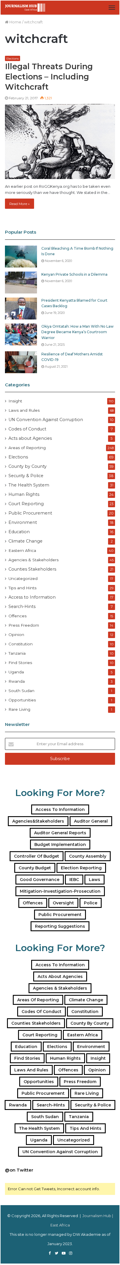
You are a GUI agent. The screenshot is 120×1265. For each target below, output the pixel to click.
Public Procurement (30, 513)
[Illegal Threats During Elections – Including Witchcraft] (60, 141)
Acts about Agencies (30, 438)
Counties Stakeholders (32, 569)
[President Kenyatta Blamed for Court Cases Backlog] (21, 308)
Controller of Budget (36, 856)
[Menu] (112, 7)
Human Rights (23, 494)
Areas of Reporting (27, 447)
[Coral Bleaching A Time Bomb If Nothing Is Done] (21, 256)
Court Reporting (26, 503)
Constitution (20, 644)
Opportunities (22, 700)
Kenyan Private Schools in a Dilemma (74, 274)
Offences (17, 616)
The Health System (28, 485)
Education (19, 531)
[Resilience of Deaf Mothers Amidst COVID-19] (21, 362)
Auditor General (91, 821)
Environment (22, 522)
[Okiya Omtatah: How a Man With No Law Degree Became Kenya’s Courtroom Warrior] (21, 334)
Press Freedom (23, 625)
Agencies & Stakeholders (33, 559)
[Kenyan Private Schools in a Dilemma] (21, 282)
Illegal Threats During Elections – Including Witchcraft (49, 77)
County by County (27, 466)
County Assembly (87, 856)
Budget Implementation (60, 844)
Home (14, 22)
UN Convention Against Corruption (45, 419)
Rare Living (19, 709)
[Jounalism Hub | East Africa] (25, 8)
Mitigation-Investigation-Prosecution (60, 891)
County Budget (35, 867)
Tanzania (17, 653)
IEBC (74, 879)
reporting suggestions (60, 926)
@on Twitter (19, 1170)
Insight (15, 401)
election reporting (81, 867)
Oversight (63, 903)
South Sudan (21, 690)
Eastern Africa (22, 550)
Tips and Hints (22, 587)
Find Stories (20, 662)
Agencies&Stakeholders (38, 821)
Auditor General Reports (60, 832)
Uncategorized (23, 578)
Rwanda (16, 681)
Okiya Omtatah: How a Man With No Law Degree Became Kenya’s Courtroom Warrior (77, 332)
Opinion (16, 634)
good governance (39, 879)
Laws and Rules (24, 410)
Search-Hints (22, 606)
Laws (94, 879)
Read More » (19, 203)
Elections (12, 58)
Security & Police (25, 475)
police (90, 903)
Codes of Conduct (27, 429)
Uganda (16, 672)
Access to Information (32, 597)
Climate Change (25, 541)
